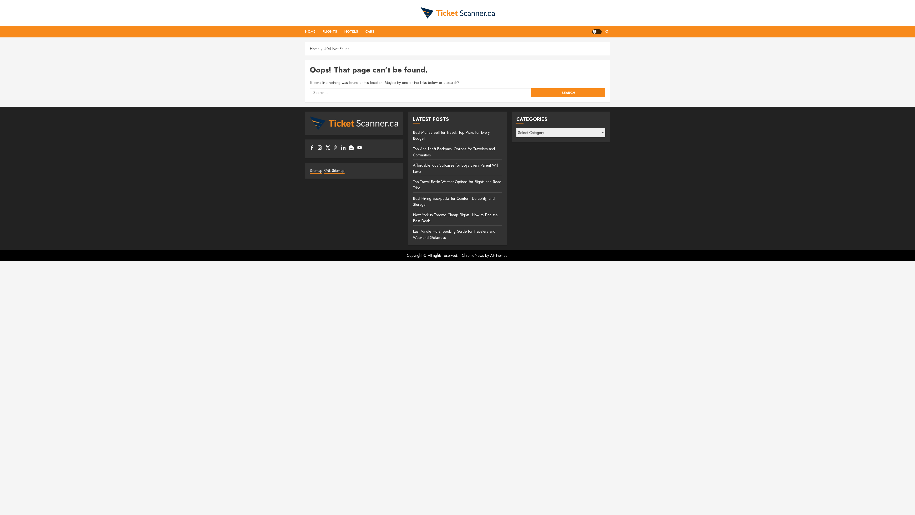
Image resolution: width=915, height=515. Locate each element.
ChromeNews (473, 255)
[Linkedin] (343, 148)
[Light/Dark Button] (597, 31)
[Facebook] (312, 148)
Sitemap (316, 170)
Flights (329, 31)
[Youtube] (359, 148)
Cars (369, 31)
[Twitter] (327, 148)
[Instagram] (320, 148)
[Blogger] (351, 149)
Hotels (351, 31)
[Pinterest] (335, 148)
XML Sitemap (334, 170)
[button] (607, 31)
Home (310, 31)
